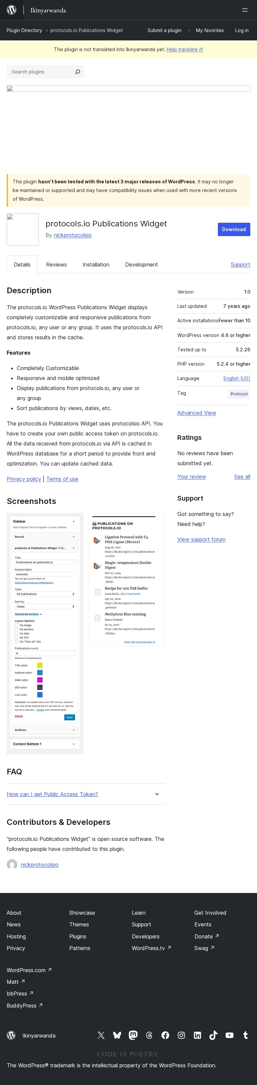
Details (22, 264)
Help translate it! (185, 49)
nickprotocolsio (73, 235)
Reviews (56, 264)
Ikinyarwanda (39, 1035)
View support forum (201, 539)
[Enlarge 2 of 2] (156, 522)
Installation (96, 264)
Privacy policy (24, 479)
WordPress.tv (152, 948)
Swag (204, 948)
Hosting (16, 936)
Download (234, 229)
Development (141, 264)
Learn (139, 912)
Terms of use (62, 479)
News (14, 924)
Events (202, 924)
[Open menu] (246, 10)
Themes (79, 924)
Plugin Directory (24, 30)
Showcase (82, 912)
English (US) (237, 378)
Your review (191, 476)
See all (242, 476)
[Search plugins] (77, 71)
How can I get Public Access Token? (52, 794)
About (14, 912)
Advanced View (196, 412)
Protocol (239, 393)
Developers (146, 936)
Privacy (16, 948)
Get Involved (210, 912)
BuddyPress (25, 1005)
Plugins (77, 936)
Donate (207, 936)
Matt (16, 981)
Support (240, 264)
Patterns (79, 948)
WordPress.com (29, 970)
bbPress (20, 993)
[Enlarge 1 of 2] (74, 522)
